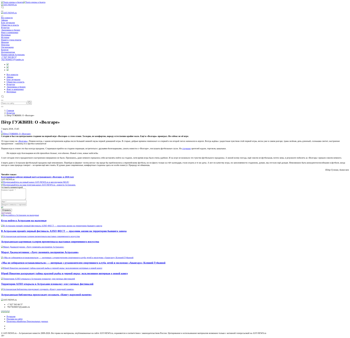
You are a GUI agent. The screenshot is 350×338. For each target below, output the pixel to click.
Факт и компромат (9, 32)
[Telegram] (8, 64)
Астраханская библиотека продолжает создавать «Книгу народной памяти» (46, 294)
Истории (5, 37)
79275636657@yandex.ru (12, 59)
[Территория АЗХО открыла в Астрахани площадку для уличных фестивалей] (38, 279)
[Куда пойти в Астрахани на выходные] (20, 215)
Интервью (6, 35)
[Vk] (8, 70)
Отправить (6, 210)
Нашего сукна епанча (11, 40)
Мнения (5, 42)
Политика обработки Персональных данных (27, 321)
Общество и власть (10, 25)
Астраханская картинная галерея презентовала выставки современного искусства (50, 241)
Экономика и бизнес (10, 30)
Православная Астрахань (13, 54)
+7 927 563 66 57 (9, 57)
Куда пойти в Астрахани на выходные (23, 220)
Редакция (11, 316)
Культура (5, 27)
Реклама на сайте (15, 319)
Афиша (4, 20)
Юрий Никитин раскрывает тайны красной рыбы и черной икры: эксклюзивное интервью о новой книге (64, 273)
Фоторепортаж (8, 52)
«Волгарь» (23, 141)
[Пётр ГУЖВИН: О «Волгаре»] (16, 134)
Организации (7, 47)
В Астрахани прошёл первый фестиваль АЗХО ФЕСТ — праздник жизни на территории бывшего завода (64, 231)
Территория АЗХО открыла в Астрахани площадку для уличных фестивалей (47, 284)
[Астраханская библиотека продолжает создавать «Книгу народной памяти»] (37, 289)
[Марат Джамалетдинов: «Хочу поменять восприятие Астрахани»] (32, 247)
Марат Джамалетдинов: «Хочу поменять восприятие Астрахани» (40, 252)
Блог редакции (8, 22)
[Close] (2, 106)
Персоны (5, 45)
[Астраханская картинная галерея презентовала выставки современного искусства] (40, 236)
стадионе (186, 148)
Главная (10, 110)
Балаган (4, 50)
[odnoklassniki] (8, 67)
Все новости (7, 18)
